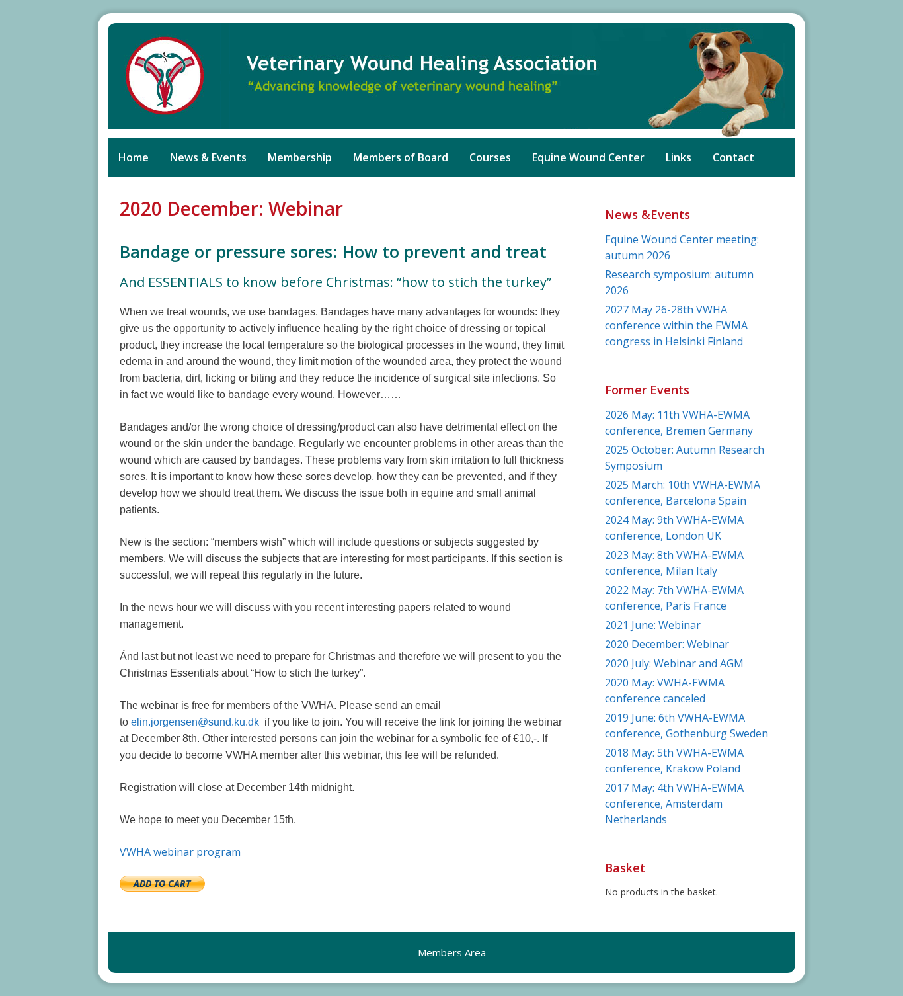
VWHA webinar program (180, 852)
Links (678, 157)
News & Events (208, 157)
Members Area (452, 952)
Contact (733, 157)
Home (133, 157)
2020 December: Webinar (667, 644)
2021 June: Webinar (653, 625)
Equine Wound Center (588, 157)
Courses (490, 157)
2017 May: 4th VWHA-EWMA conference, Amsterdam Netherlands (674, 803)
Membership (300, 157)
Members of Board (400, 157)
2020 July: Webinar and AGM (674, 663)
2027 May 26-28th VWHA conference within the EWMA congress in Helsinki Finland (676, 325)
